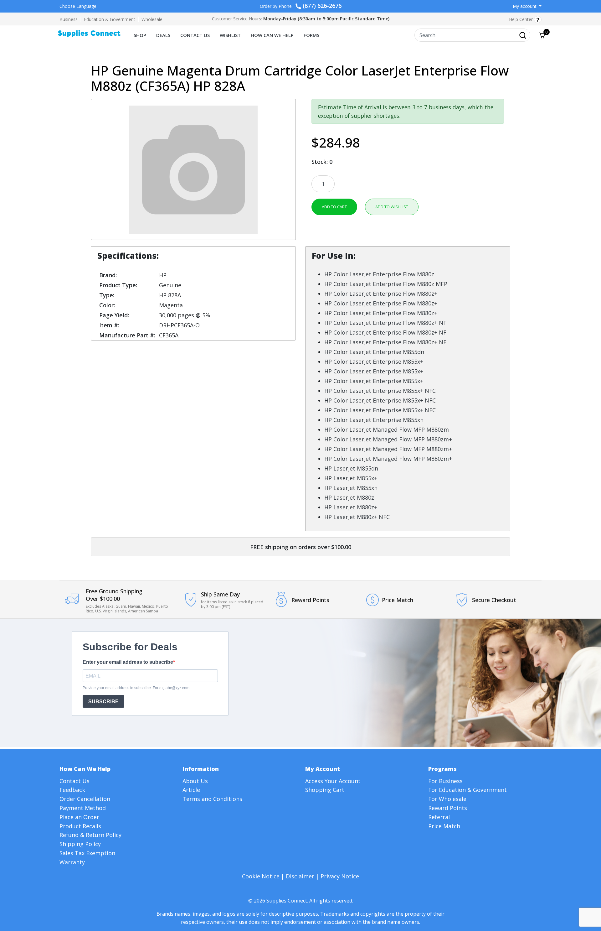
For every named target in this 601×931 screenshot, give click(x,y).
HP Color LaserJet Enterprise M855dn (374, 352)
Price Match (444, 826)
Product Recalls (80, 826)
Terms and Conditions (212, 799)
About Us (195, 781)
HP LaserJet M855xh (351, 488)
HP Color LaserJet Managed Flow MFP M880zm (386, 429)
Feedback (72, 789)
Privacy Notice (340, 876)
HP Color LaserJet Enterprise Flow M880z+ (380, 293)
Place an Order (79, 817)
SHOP (140, 35)
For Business (445, 781)
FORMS (311, 35)
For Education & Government (467, 789)
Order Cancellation (84, 799)
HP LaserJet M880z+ (350, 507)
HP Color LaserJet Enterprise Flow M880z (379, 274)
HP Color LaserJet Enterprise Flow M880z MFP (385, 284)
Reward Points (447, 808)
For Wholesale (447, 799)
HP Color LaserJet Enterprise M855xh (374, 420)
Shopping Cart (324, 789)
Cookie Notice (261, 876)
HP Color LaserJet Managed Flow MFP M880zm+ (388, 439)
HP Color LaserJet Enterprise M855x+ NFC (380, 390)
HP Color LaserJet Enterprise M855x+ (373, 361)
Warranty (72, 862)
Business (68, 19)
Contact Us (74, 781)
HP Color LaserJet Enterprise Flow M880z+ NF (385, 322)
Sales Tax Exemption (87, 853)
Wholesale (151, 19)
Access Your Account (333, 781)
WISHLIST (230, 35)
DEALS (163, 35)
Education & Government (109, 19)
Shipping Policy (80, 844)
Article (191, 789)
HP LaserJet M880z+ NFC (357, 517)
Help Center (521, 19)
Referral (439, 817)
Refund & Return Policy (90, 835)
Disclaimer (300, 876)
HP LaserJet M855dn (351, 468)
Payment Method (82, 808)
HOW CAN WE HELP (272, 35)
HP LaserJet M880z (349, 497)
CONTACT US (195, 35)
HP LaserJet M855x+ (350, 478)
